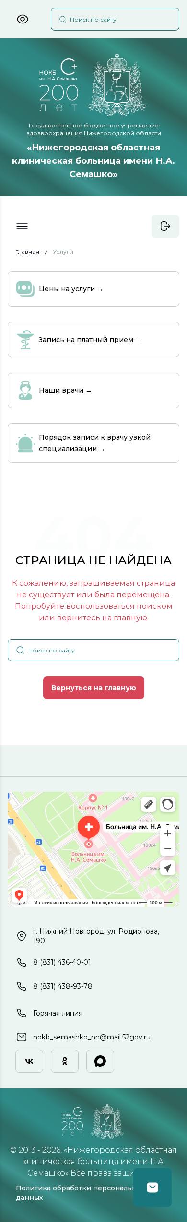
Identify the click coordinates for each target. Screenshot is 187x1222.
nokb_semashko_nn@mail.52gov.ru (92, 1037)
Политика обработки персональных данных (81, 1193)
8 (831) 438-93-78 (63, 986)
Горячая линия (57, 1013)
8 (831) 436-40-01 (62, 962)
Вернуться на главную (93, 688)
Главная (27, 251)
